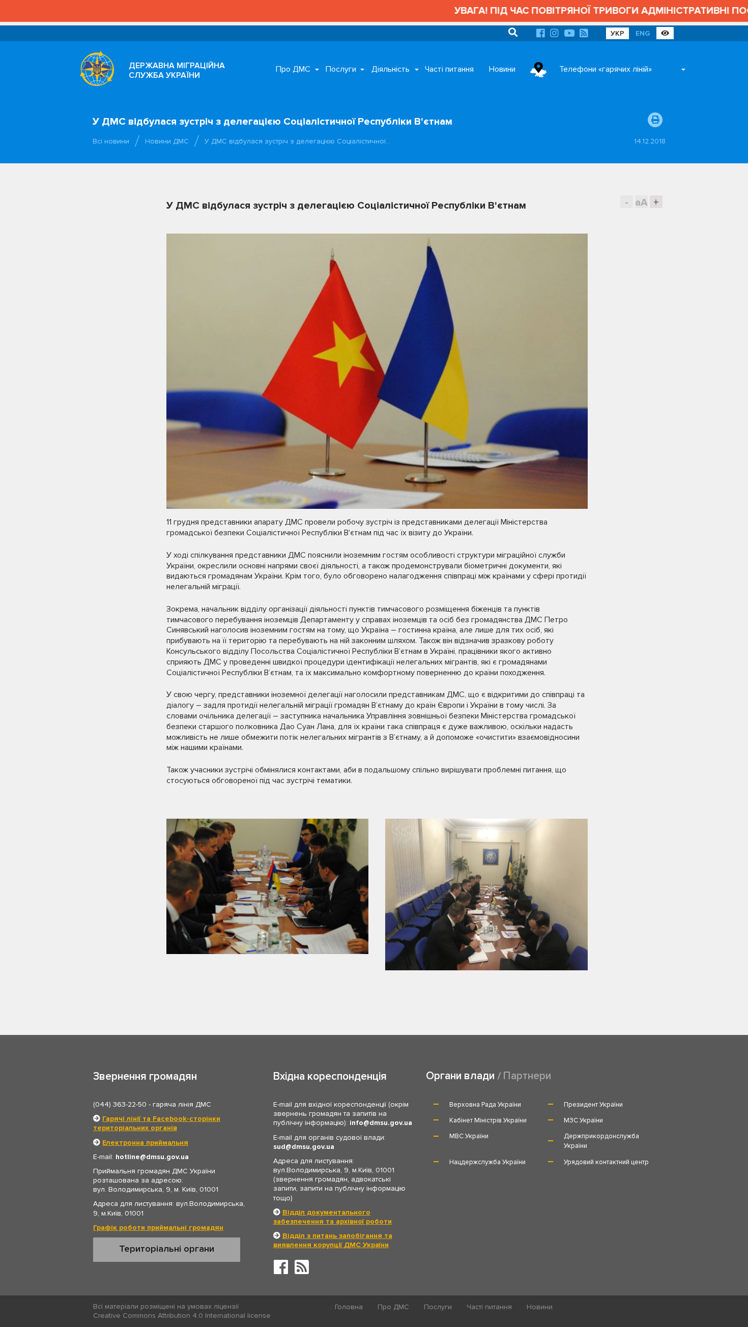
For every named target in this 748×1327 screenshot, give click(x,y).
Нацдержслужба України (487, 1162)
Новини (502, 69)
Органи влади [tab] (460, 1076)
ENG (643, 33)
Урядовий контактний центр (606, 1162)
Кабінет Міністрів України (488, 1120)
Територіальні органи (166, 1248)
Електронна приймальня (145, 1142)
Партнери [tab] (527, 1076)
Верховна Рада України (485, 1105)
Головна (349, 1307)
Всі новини (111, 141)
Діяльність (390, 69)
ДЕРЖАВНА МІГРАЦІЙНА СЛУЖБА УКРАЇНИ (177, 70)
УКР (617, 33)
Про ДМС (293, 69)
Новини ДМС (167, 141)
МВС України (468, 1136)
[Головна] (94, 71)
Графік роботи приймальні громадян (158, 1227)
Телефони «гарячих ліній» (605, 69)
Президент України (593, 1105)
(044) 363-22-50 (120, 1104)
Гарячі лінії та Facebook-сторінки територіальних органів (156, 1123)
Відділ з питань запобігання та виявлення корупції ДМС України (332, 1240)
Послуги (341, 69)
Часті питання (449, 69)
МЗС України (583, 1120)
